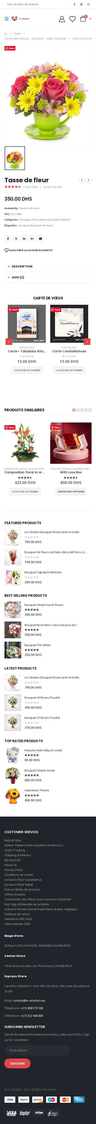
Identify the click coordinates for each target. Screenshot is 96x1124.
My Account (12, 860)
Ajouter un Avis (52, 187)
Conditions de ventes (18, 875)
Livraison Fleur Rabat (18, 884)
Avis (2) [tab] (18, 277)
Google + (32, 238)
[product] (27, 324)
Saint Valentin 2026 (17, 924)
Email (40, 238)
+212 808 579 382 (32, 1008)
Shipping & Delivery (17, 855)
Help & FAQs (12, 840)
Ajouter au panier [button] (27, 370)
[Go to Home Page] (6, 33)
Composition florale (15, 468)
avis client (30, 187)
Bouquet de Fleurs (42, 225)
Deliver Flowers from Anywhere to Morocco (33, 845)
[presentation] (9, 341)
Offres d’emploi (15, 894)
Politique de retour (17, 914)
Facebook (8, 238)
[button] (74, 410)
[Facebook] (74, 4)
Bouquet (25, 219)
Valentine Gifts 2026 (18, 919)
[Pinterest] (81, 4)
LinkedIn (24, 238)
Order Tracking (14, 850)
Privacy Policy (13, 870)
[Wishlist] (72, 19)
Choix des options (71, 491)
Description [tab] (22, 266)
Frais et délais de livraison (23, 4)
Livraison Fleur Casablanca (22, 880)
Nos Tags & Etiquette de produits (26, 904)
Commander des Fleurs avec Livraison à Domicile (37, 899)
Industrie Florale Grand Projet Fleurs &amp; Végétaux (40, 909)
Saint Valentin (62, 219)
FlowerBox (77, 468)
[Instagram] (88, 4)
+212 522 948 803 (32, 1016)
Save (15, 309)
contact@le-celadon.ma (29, 1000)
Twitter (16, 238)
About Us (10, 865)
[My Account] (62, 19)
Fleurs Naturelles (42, 219)
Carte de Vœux (26, 347)
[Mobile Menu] (8, 19)
